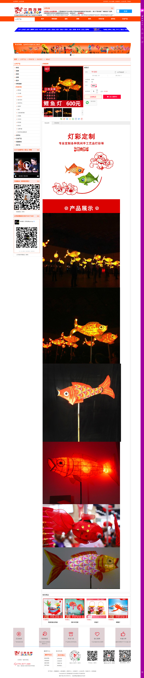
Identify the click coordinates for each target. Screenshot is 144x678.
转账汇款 (59, 663)
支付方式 (60, 655)
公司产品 (18, 19)
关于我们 (50, 671)
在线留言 (117, 1)
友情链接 (93, 671)
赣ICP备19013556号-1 (65, 676)
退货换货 (46, 660)
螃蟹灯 (118, 622)
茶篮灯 (96, 622)
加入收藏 (111, 1)
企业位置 (123, 1)
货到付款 (59, 658)
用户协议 (46, 665)
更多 (112, 8)
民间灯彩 (31, 59)
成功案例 (62, 671)
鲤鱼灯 (94, 85)
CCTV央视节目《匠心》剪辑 (23, 150)
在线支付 (59, 661)
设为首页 (105, 1)
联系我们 (59, 665)
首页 (15, 59)
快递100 (88, 671)
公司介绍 (47, 8)
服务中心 (47, 655)
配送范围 (46, 658)
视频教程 (56, 671)
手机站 (129, 1)
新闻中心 (69, 671)
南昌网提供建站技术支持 (78, 676)
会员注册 (21, 1)
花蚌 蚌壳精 (74, 622)
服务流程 (46, 663)
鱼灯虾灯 (40, 59)
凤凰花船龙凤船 (53, 622)
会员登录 (15, 1)
